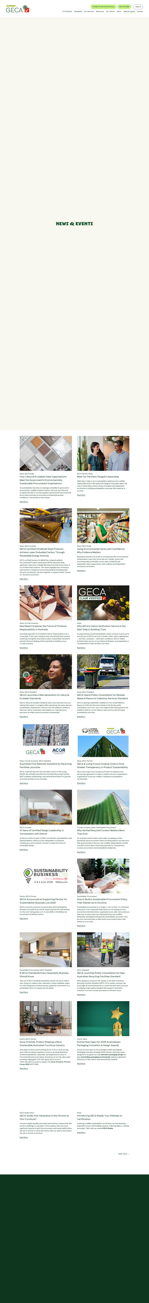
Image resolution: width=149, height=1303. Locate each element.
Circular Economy (31, 623)
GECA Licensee (30, 546)
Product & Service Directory (103, 7)
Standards (78, 11)
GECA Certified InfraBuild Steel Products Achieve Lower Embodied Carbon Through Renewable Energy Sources (42, 552)
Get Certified (124, 7)
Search (138, 7)
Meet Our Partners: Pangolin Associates (98, 476)
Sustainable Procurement (106, 827)
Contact (140, 11)
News (22, 474)
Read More (24, 502)
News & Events (129, 11)
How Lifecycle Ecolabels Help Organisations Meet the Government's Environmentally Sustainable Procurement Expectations (43, 480)
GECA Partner (82, 474)
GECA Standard (31, 692)
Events (22, 896)
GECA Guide (29, 474)
